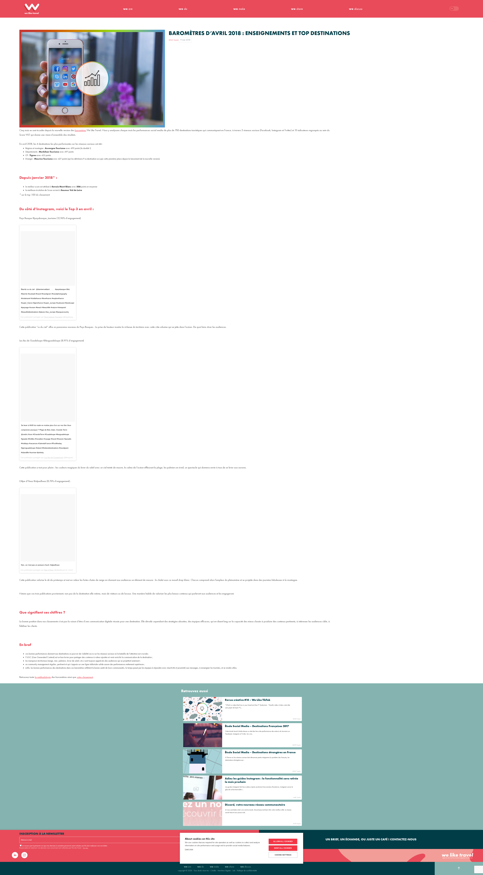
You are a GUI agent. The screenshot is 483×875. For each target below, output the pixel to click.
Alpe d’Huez (49, 570)
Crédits (213, 870)
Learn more (189, 849)
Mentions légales (224, 870)
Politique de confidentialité (247, 870)
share (297, 9)
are (127, 9)
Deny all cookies (283, 848)
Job (234, 870)
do (183, 9)
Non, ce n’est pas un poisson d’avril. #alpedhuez (40, 565)
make (239, 9)
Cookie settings (283, 855)
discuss (355, 9)
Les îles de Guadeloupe (53, 458)
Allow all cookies (283, 841)
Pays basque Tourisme (53, 317)
